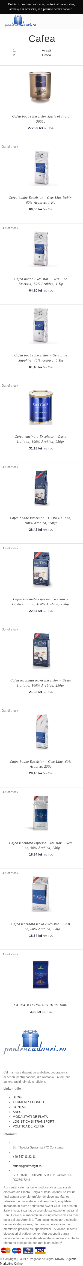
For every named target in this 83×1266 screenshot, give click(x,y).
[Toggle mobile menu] (75, 21)
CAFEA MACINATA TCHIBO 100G (41, 1005)
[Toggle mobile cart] (66, 21)
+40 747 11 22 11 (24, 1156)
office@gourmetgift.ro (27, 1166)
